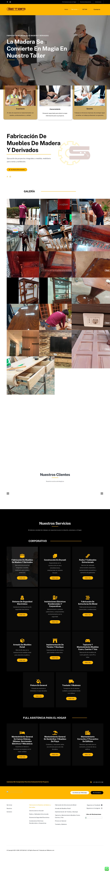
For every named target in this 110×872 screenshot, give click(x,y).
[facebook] (7, 2)
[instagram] (10, 2)
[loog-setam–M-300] (16, 8)
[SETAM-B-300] (14, 791)
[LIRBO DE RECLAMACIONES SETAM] (93, 817)
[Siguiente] (102, 493)
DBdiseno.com (50, 850)
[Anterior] (8, 493)
